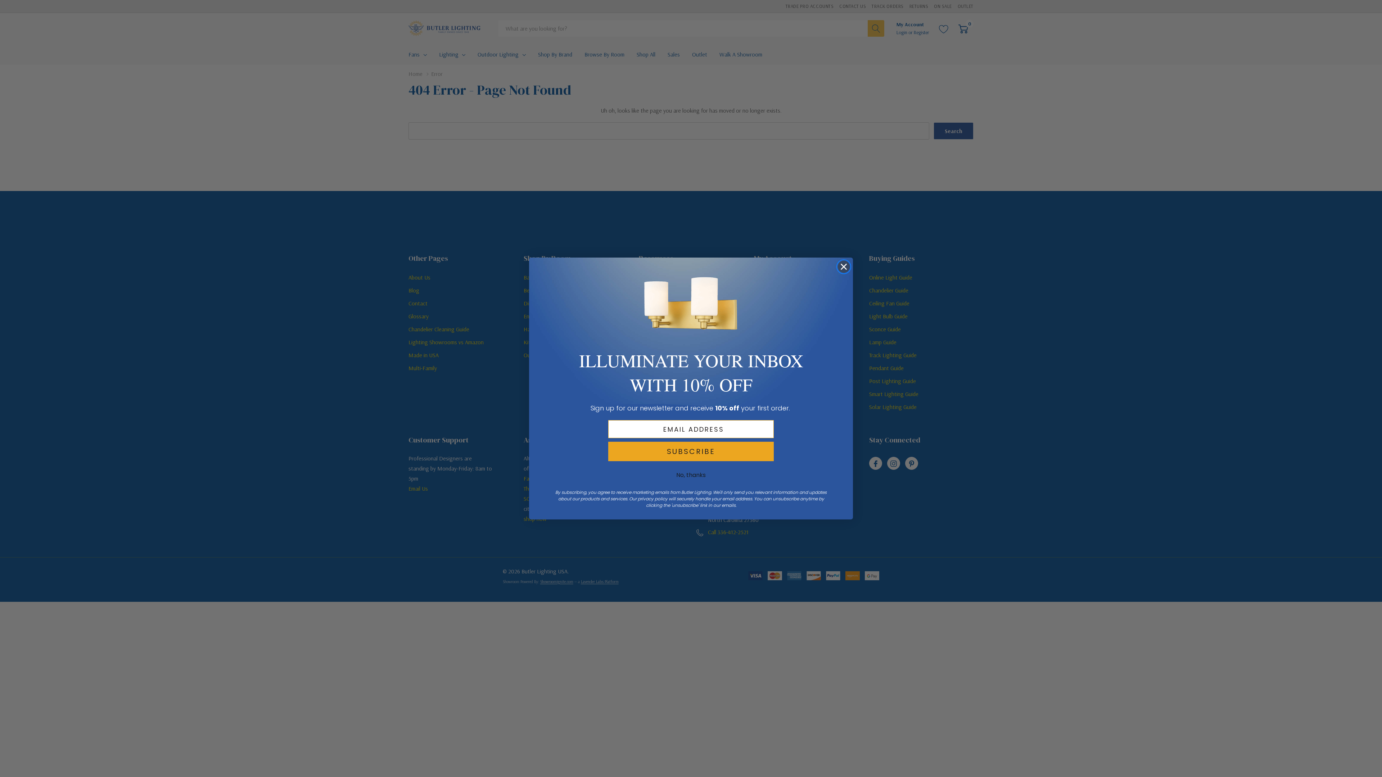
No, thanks (691, 475)
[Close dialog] (843, 266)
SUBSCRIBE (691, 451)
